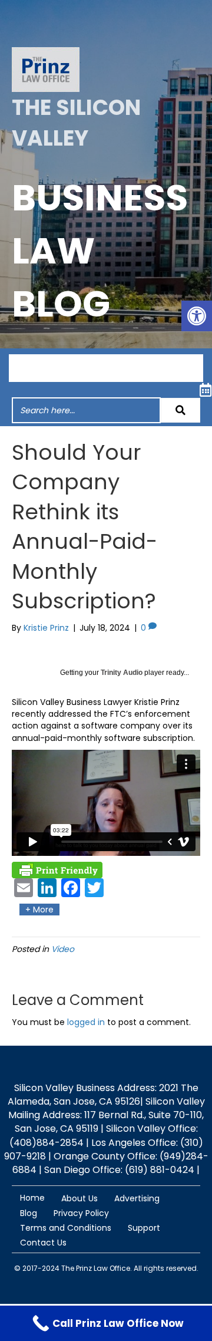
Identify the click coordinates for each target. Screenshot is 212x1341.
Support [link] (144, 1228)
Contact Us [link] (43, 1242)
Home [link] (32, 1198)
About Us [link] (79, 1198)
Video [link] (62, 949)
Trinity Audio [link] (122, 672)
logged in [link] (86, 1022)
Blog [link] (28, 1213)
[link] (196, 316)
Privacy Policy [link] (81, 1213)
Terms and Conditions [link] (65, 1228)
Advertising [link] (137, 1198)
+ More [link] (39, 909)
